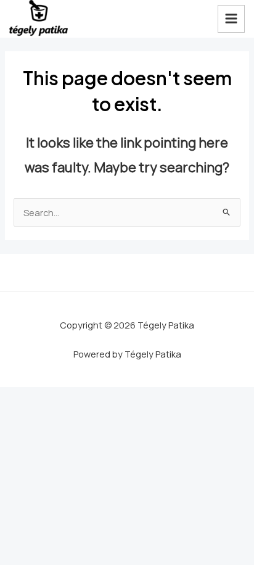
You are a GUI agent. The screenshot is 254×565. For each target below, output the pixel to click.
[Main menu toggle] (231, 18)
